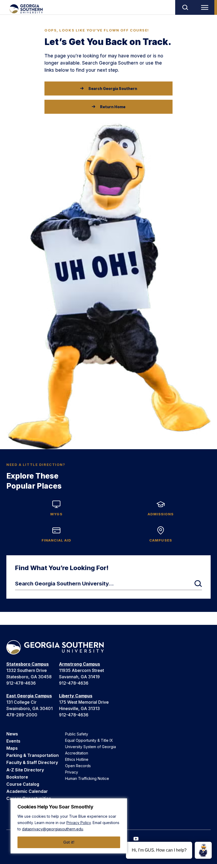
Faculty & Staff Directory (32, 762)
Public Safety (76, 734)
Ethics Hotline (76, 759)
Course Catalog (22, 784)
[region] (69, 825)
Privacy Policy (78, 822)
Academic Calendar (27, 791)
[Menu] (206, 7)
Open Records (78, 765)
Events (13, 741)
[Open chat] (203, 850)
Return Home (112, 106)
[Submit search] (198, 583)
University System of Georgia (90, 746)
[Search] (185, 7)
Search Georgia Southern (112, 88)
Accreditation (76, 753)
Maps (12, 748)
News (12, 733)
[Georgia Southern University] (26, 9)
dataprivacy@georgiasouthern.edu (52, 829)
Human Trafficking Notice (87, 778)
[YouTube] (136, 839)
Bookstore (17, 777)
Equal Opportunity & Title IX (89, 740)
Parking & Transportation (32, 755)
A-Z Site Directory (25, 769)
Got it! (68, 842)
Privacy (71, 772)
